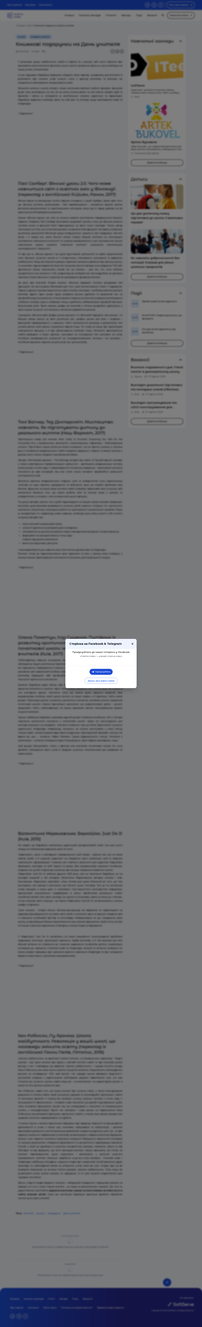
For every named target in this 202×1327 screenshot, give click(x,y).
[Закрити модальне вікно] (132, 644)
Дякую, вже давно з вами (101, 681)
